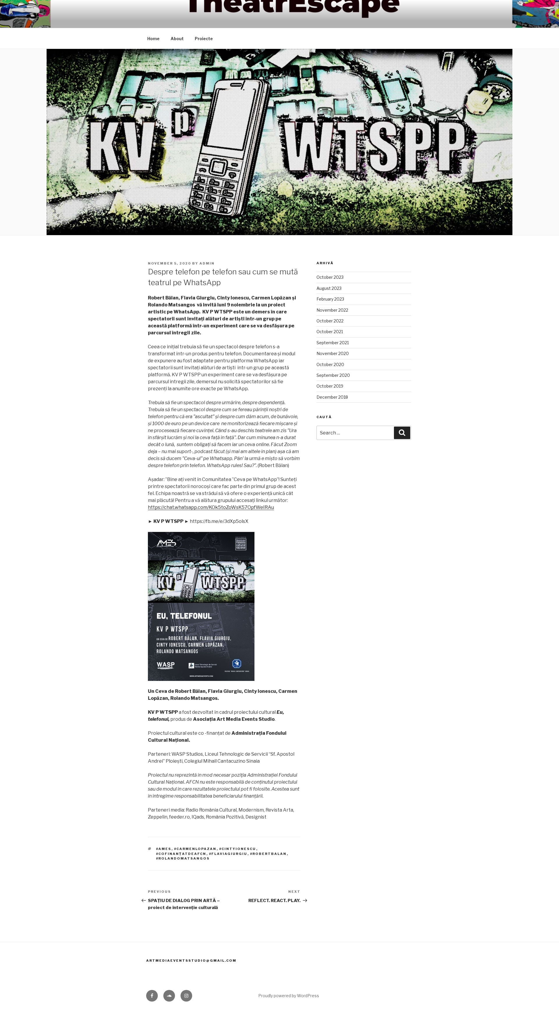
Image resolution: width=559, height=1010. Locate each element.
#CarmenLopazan (195, 849)
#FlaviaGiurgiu (228, 854)
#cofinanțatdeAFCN (181, 854)
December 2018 (332, 397)
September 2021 (332, 342)
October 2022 (330, 320)
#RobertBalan (268, 854)
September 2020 (333, 375)
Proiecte (204, 38)
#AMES (163, 849)
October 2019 (329, 386)
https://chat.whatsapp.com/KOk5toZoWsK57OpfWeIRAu (211, 507)
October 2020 (330, 364)
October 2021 (329, 331)
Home (153, 38)
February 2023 (330, 299)
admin (207, 263)
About (177, 38)
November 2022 (332, 310)
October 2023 (330, 277)
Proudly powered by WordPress (288, 995)
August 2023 (329, 288)
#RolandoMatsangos (183, 858)
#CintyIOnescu (237, 849)
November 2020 (332, 353)
